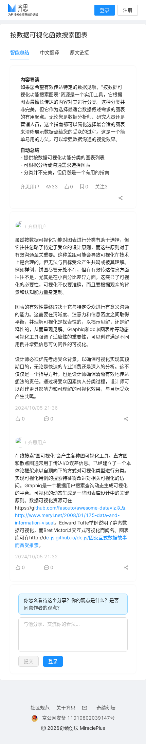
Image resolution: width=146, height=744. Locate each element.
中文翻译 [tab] (49, 52)
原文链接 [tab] (79, 52)
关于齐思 (65, 707)
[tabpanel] (73, 370)
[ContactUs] (86, 707)
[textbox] (73, 635)
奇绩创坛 (105, 707)
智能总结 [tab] (19, 52)
